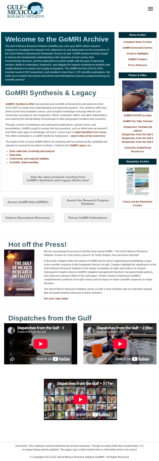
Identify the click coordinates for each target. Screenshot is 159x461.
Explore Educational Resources (28, 217)
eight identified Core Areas (90, 132)
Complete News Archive (137, 42)
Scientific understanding (24, 162)
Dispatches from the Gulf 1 (137, 134)
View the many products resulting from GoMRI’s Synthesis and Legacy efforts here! (58, 178)
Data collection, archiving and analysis (32, 151)
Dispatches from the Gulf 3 (137, 141)
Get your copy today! (56, 298)
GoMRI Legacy (78, 145)
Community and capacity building (29, 158)
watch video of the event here (88, 135)
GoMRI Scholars (137, 59)
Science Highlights (138, 53)
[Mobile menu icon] (150, 9)
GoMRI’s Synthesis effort (20, 104)
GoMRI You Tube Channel (137, 121)
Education (15, 155)
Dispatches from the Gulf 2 (137, 138)
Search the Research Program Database (88, 202)
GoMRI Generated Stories (138, 47)
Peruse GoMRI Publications (87, 217)
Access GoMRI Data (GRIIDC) (27, 202)
